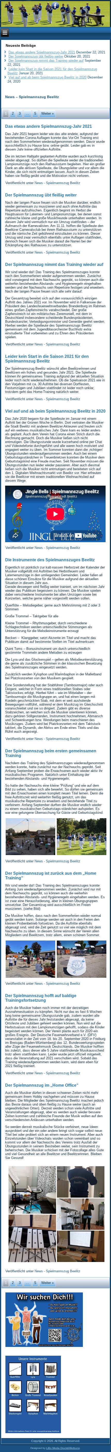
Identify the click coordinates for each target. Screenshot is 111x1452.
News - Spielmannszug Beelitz (57, 183)
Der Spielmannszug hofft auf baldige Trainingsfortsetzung (40, 998)
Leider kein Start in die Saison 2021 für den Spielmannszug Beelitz (47, 358)
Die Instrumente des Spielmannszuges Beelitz (50, 560)
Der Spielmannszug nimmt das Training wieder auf (46, 60)
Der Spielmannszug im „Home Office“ (41, 1085)
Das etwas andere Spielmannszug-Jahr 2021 (42, 52)
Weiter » (47, 113)
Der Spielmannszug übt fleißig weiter (36, 56)
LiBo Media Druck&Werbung (63, 1448)
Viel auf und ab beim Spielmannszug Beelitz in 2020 (47, 77)
